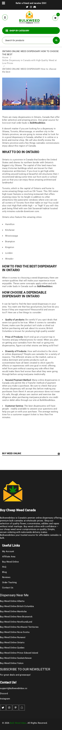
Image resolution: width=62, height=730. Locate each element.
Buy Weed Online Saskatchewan (16, 658)
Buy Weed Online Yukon (11, 663)
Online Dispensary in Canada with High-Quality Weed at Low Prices (29, 62)
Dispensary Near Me (14, 595)
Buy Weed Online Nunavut (12, 637)
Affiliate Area (8, 556)
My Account (8, 551)
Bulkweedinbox (7, 535)
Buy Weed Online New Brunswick (16, 616)
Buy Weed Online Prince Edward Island (19, 653)
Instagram (5, 698)
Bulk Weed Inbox (18, 723)
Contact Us (7, 587)
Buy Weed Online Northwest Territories (19, 627)
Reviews (6, 577)
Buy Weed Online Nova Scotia (14, 632)
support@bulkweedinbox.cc (13, 688)
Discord (4, 693)
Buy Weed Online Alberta (12, 601)
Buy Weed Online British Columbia (17, 606)
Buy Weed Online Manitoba (13, 611)
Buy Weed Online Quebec (12, 647)
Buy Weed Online (10, 561)
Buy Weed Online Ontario (12, 642)
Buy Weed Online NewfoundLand (16, 622)
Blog (4, 572)
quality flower (19, 523)
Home (5, 57)
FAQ (4, 567)
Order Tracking (9, 582)
